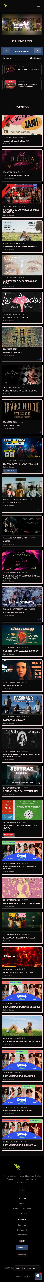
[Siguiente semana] (37, 50)
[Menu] (38, 6)
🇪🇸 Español (22, 1247)
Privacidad (22, 1230)
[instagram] (22, 1191)
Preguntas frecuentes (22, 1208)
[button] (27, 1268)
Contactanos (22, 1213)
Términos (22, 1225)
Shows (22, 1203)
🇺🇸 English (22, 1254)
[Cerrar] (38, 1268)
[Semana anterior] (6, 50)
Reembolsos (22, 1235)
